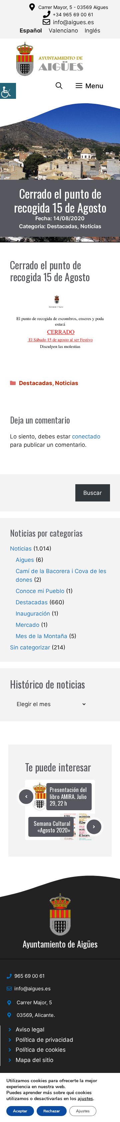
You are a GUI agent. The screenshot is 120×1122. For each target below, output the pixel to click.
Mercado (27, 625)
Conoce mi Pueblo (40, 591)
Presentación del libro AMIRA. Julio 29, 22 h (68, 796)
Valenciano (63, 30)
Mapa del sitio (34, 1060)
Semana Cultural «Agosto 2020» (52, 826)
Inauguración (33, 613)
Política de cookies (41, 1049)
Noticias (90, 226)
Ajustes (83, 1111)
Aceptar (20, 1111)
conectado (86, 436)
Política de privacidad (44, 1039)
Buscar (92, 493)
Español (31, 30)
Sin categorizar (30, 647)
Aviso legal (30, 1029)
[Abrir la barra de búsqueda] (59, 86)
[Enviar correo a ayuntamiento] (48, 22)
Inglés (92, 30)
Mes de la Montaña (41, 636)
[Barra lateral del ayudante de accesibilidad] (8, 91)
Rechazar (51, 1111)
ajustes (85, 1099)
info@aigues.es (73, 22)
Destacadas (62, 226)
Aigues (25, 560)
